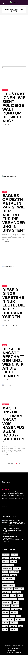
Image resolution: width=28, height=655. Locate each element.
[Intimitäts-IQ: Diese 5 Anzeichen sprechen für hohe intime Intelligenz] (5, 522)
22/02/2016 (7, 124)
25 (20, 463)
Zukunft (5, 404)
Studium (14, 622)
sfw (18, 616)
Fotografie (14, 572)
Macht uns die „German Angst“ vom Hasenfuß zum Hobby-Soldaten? (13, 425)
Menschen (6, 602)
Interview (16, 592)
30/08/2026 (12, 525)
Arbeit (5, 558)
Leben (13, 595)
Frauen (13, 575)
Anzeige (14, 555)
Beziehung (15, 558)
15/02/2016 (7, 320)
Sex (12, 616)
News (4, 191)
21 (9, 463)
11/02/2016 (7, 379)
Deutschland (8, 565)
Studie (5, 622)
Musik (16, 602)
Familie (17, 568)
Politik (6, 609)
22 (12, 463)
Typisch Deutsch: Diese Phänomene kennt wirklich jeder (12, 530)
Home (6, 9)
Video (5, 629)
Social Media (8, 619)
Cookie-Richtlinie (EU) (14, 652)
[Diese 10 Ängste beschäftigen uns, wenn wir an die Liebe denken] (14, 332)
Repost (13, 612)
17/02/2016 (7, 241)
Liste (21, 599)
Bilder (5, 90)
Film (5, 572)
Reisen (5, 612)
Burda (13, 561)
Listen (4, 286)
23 (14, 463)
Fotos (5, 575)
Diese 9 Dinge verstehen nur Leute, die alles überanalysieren (13, 303)
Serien (5, 616)
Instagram (18, 589)
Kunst (5, 595)
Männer (6, 605)
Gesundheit (7, 589)
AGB (18, 650)
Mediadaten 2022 (18, 645)
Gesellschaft (8, 585)
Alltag (5, 555)
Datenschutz (11, 650)
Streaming (20, 619)
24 (17, 463)
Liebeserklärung (9, 599)
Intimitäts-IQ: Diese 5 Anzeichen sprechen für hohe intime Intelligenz (17, 522)
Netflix (15, 605)
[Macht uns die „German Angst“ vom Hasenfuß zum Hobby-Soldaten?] (14, 392)
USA (20, 626)
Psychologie (16, 609)
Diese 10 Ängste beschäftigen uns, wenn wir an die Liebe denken (14, 362)
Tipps (5, 626)
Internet (6, 592)
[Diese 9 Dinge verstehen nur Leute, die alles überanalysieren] (14, 273)
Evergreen (7, 568)
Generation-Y (8, 582)
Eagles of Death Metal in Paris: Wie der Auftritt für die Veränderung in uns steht (13, 212)
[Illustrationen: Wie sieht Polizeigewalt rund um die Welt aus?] (14, 75)
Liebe (20, 595)
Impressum (8, 645)
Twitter (13, 626)
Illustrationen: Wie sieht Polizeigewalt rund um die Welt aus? (14, 107)
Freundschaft (8, 578)
